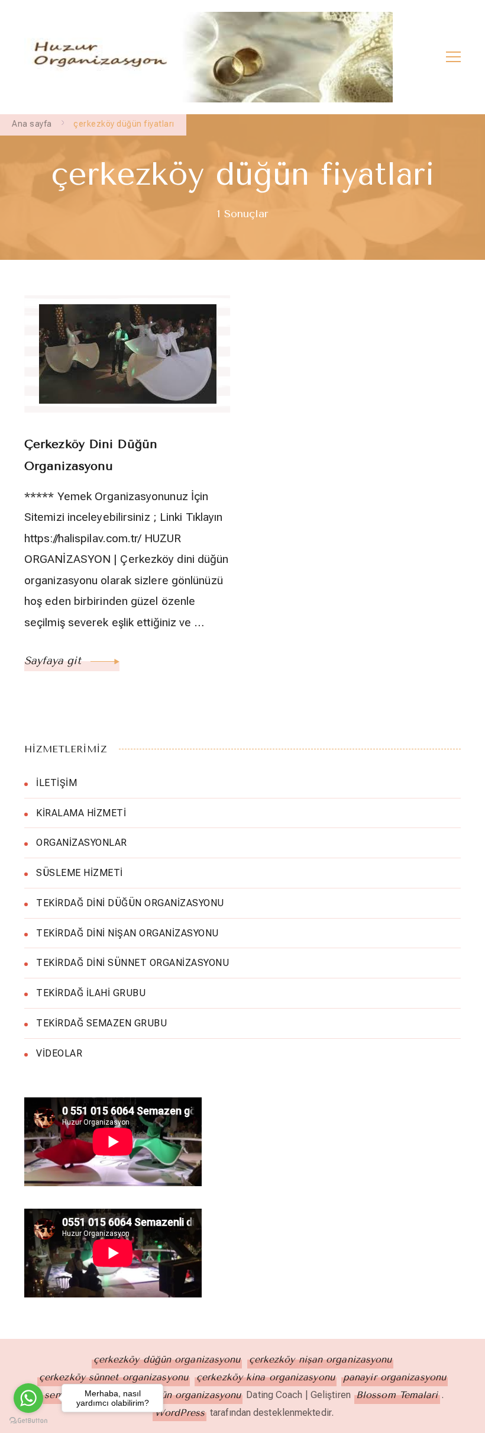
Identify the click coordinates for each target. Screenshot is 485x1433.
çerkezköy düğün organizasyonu (167, 1359)
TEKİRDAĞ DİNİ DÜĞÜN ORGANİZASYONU (130, 903)
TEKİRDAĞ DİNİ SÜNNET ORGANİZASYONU (132, 962)
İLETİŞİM (56, 782)
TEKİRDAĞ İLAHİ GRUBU (91, 993)
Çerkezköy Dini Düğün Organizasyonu (90, 455)
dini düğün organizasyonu (181, 1394)
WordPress (179, 1412)
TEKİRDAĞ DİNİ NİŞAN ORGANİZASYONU (127, 933)
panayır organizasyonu (394, 1377)
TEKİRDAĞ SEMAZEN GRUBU (101, 1023)
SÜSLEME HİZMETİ (79, 872)
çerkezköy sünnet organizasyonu (113, 1377)
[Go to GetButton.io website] (28, 1421)
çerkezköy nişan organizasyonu (320, 1359)
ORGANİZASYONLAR (81, 842)
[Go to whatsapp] (28, 1398)
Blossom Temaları (397, 1394)
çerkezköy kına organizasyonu (265, 1377)
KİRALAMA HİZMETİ (81, 813)
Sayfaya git (54, 660)
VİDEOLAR (59, 1053)
